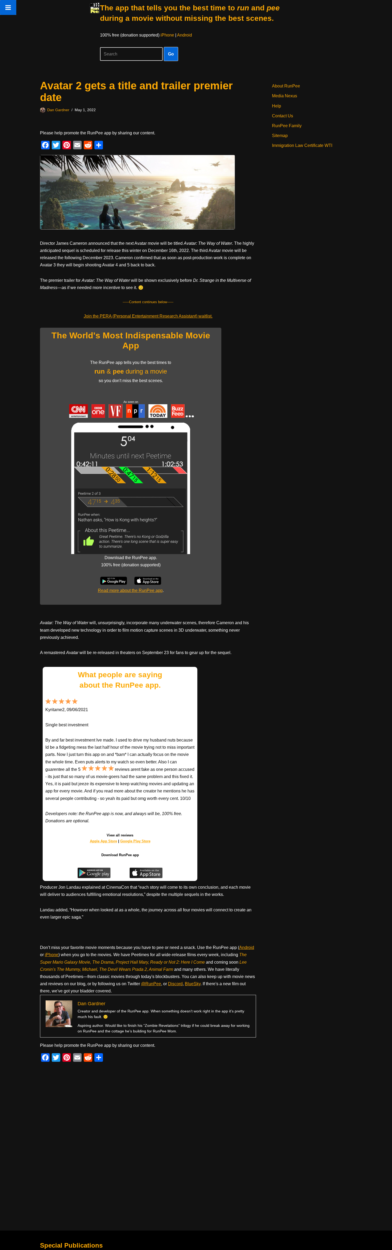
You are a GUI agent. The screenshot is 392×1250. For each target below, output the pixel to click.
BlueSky (193, 983)
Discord (175, 983)
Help (276, 106)
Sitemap (280, 135)
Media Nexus (284, 96)
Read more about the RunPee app (130, 590)
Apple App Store (103, 841)
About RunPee (286, 86)
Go (171, 54)
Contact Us (282, 116)
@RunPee (151, 983)
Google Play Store (135, 841)
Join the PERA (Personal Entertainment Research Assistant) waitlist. (148, 316)
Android (184, 35)
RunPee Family (287, 125)
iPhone (167, 35)
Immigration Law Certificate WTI (302, 145)
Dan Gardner (58, 110)
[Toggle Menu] (8, 7)
